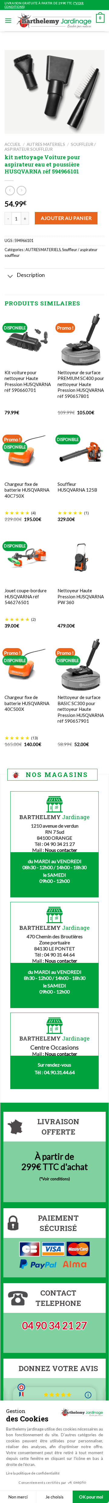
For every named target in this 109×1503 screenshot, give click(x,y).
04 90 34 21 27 (54, 1325)
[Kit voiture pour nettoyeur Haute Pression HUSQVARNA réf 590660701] (28, 339)
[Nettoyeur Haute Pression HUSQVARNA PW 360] (81, 558)
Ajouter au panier (66, 218)
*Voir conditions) (55, 1178)
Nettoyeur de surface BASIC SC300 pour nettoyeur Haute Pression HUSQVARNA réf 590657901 (81, 709)
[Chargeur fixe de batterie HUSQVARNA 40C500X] (28, 665)
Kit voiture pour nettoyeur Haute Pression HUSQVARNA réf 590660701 (28, 381)
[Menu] (8, 20)
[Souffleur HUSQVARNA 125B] (81, 451)
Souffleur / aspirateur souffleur (50, 147)
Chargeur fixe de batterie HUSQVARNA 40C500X (27, 703)
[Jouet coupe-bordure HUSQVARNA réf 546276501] (28, 558)
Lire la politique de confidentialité (33, 1473)
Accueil (13, 144)
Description (31, 275)
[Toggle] (10, 276)
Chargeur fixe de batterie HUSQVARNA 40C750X (27, 490)
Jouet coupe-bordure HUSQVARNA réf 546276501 (26, 596)
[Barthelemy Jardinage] (53, 21)
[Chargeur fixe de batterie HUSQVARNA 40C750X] (28, 451)
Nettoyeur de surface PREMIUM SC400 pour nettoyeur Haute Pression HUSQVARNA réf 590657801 (81, 384)
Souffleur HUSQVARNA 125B (77, 487)
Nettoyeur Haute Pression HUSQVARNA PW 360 (81, 596)
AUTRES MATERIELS (46, 144)
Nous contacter (61, 850)
